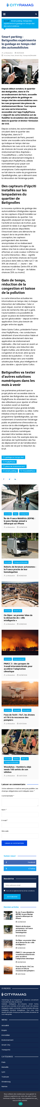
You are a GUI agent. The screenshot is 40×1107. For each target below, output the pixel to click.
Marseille (5, 1067)
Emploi (4, 1030)
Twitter (9, 479)
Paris (12, 55)
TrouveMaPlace (29, 471)
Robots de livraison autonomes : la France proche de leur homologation (20, 569)
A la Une (7, 55)
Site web (5, 831)
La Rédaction (8, 53)
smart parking (10, 471)
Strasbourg (6, 1081)
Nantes (16, 759)
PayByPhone (10, 462)
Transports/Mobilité (29, 55)
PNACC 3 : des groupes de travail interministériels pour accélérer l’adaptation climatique (18, 667)
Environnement (19, 659)
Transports (24, 514)
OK (21, 1104)
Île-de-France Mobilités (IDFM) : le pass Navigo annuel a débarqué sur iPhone (19, 521)
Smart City (18, 55)
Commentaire (8, 796)
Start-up (25, 759)
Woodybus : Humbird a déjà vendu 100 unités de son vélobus (17, 769)
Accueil (6, 21)
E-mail (5, 820)
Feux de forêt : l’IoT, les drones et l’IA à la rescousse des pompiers (19, 717)
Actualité (17, 710)
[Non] (37, 1099)
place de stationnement (15, 466)
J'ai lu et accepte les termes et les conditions (20, 891)
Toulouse (5, 1077)
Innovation (26, 710)
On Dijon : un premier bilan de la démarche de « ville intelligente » (18, 618)
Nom (4, 810)
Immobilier (6, 1035)
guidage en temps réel (14, 457)
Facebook (4, 479)
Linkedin (15, 479)
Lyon (3, 1072)
